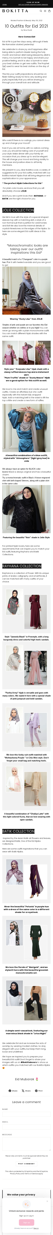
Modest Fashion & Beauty (21, 20)
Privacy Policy (15, 1174)
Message (7, 1134)
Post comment (26, 1164)
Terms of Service (31, 1174)
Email (5, 1122)
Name (5, 1109)
